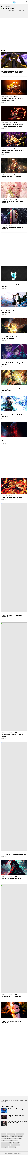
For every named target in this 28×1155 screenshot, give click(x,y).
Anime (15, 69)
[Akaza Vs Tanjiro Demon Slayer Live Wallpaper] (14, 351)
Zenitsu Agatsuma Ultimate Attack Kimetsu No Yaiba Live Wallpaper (12, 71)
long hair (14, 1140)
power (16, 1142)
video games (6, 1144)
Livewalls (5, 1140)
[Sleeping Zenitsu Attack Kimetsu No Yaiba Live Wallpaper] (14, 87)
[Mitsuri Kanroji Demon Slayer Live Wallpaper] (14, 190)
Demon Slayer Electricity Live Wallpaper (13, 854)
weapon (13, 1147)
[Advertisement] (14, 34)
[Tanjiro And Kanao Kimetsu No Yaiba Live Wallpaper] (14, 299)
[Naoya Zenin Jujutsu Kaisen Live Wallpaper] (4, 1117)
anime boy (11, 1134)
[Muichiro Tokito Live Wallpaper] (14, 867)
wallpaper (15, 1144)
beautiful (5, 1136)
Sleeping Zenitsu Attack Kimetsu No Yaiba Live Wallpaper (12, 99)
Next (17, 1063)
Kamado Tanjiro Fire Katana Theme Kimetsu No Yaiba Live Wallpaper (12, 125)
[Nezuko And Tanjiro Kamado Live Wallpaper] (14, 1010)
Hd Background (6, 1138)
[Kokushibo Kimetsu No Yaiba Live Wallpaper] (14, 216)
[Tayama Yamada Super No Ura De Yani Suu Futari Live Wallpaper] (4, 1123)
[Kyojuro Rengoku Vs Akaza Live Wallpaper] (14, 557)
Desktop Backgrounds (17, 1136)
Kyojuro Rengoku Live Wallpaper (11, 497)
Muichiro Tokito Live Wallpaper (11, 878)
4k (4, 1134)
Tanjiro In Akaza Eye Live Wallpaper (16, 1109)
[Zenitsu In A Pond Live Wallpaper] (14, 165)
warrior (4, 1147)
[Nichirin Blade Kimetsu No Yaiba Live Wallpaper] (14, 273)
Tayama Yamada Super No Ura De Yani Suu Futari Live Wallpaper (17, 1122)
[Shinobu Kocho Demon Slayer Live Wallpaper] (14, 676)
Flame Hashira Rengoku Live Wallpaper (13, 441)
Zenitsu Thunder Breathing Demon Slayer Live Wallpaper (12, 337)
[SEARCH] (26, 2)
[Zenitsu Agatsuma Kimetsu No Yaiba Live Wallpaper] (14, 139)
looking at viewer (7, 1142)
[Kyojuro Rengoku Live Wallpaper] (14, 486)
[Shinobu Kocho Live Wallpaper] (14, 938)
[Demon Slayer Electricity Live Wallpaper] (14, 796)
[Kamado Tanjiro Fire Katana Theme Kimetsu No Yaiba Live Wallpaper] (14, 113)
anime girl (20, 1134)
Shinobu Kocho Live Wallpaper (11, 996)
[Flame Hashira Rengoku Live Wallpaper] (14, 429)
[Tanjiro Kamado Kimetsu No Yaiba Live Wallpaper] (14, 403)
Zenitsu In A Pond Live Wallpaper (11, 176)
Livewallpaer (17, 1138)
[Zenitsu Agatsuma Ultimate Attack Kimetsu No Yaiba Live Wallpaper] (14, 60)
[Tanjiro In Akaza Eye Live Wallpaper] (4, 1110)
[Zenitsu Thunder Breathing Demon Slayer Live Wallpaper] (14, 325)
